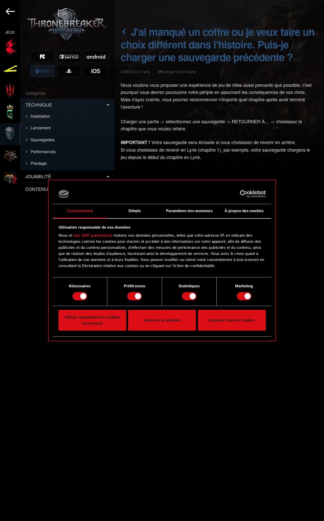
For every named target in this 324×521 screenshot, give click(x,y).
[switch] (134, 296)
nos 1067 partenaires (93, 235)
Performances (43, 151)
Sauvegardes (43, 140)
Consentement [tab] (80, 211)
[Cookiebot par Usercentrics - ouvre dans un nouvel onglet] (243, 194)
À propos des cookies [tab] (244, 211)
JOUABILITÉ (38, 176)
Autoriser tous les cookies (232, 320)
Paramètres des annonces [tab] (189, 211)
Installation (40, 116)
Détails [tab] (135, 211)
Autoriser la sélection (162, 320)
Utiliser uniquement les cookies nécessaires (92, 320)
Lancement (41, 128)
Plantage (39, 163)
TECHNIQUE (38, 104)
